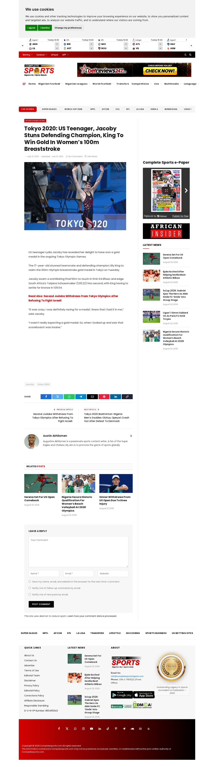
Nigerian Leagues (76, 83)
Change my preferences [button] (68, 27)
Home (32, 83)
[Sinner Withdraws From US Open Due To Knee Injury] (116, 483)
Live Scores (27, 109)
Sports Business (156, 633)
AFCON (105, 109)
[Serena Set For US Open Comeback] (41, 483)
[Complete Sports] (39, 70)
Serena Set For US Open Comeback (39, 498)
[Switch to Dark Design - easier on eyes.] (185, 55)
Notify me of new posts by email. (50, 594)
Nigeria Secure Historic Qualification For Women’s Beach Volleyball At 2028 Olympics (77, 503)
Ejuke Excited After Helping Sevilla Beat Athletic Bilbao (174, 274)
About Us (29, 655)
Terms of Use (31, 670)
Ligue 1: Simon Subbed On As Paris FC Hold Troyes (175, 316)
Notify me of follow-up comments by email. (56, 588)
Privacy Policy (31, 685)
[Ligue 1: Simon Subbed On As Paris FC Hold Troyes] (151, 317)
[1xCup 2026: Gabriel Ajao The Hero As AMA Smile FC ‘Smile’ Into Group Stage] (151, 295)
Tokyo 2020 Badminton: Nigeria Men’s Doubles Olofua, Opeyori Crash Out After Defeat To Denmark (106, 417)
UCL (118, 109)
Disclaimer (30, 680)
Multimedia (171, 83)
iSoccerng (133, 633)
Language (190, 83)
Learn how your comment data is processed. (92, 616)
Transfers (122, 83)
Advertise (29, 665)
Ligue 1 (187, 109)
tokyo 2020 (44, 384)
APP (64, 54)
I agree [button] (31, 27)
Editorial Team (32, 675)
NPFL (92, 109)
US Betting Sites (182, 633)
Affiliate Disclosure (34, 700)
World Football (102, 83)
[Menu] (24, 83)
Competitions (140, 83)
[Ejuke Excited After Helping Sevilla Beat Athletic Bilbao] (151, 276)
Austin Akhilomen (55, 435)
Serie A (154, 109)
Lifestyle (115, 633)
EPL (128, 109)
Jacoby (30, 384)
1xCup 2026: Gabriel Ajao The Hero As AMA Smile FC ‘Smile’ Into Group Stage (175, 295)
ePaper (54, 54)
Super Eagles (49, 109)
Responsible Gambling (36, 705)
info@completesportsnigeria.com (127, 676)
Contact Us (30, 660)
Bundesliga (171, 109)
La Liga (140, 109)
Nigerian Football (49, 83)
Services (40, 54)
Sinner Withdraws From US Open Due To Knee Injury (114, 500)
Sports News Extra (35, 120)
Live (156, 83)
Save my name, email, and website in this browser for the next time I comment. (76, 581)
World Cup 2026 (73, 109)
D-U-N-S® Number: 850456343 (41, 710)
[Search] (190, 54)
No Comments (76, 156)
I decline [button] (45, 27)
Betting (26, 54)
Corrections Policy (34, 695)
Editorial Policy (32, 690)
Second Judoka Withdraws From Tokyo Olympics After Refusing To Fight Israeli (52, 417)
